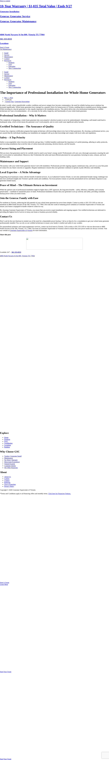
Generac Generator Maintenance (18, 21)
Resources (7, 61)
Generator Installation (9, 11)
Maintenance (8, 57)
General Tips (9, 102)
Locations (4, 43)
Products (11, 62)
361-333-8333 (6, 39)
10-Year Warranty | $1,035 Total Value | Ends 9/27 (36, 6)
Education (12, 66)
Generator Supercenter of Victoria (21, 230)
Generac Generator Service (15, 16)
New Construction (15, 68)
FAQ (10, 64)
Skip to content (5, 1)
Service (6, 55)
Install (6, 53)
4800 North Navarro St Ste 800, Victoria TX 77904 (22, 34)
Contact (6, 59)
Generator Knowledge (22, 102)
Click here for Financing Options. (59, 494)
